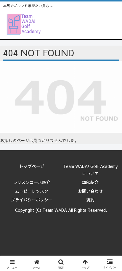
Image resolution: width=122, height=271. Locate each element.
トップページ (31, 166)
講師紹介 (90, 182)
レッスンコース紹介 (31, 182)
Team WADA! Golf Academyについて (90, 170)
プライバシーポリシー (31, 200)
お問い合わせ (90, 191)
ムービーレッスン (31, 191)
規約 (90, 200)
